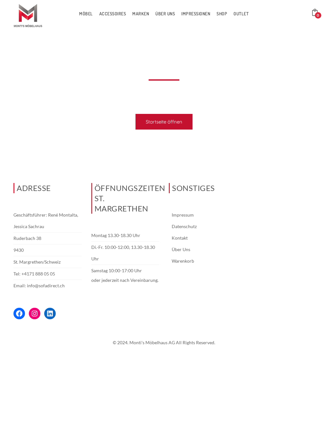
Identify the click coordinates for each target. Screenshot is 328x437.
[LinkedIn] (50, 313)
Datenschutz (184, 226)
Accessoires (112, 13)
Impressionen (195, 13)
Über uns (165, 13)
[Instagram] (34, 313)
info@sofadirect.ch (46, 285)
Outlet (241, 13)
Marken (140, 13)
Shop (222, 13)
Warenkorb (183, 261)
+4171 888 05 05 (38, 273)
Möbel (86, 13)
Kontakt (180, 238)
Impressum (183, 215)
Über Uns (181, 249)
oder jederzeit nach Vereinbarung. (125, 280)
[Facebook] (19, 313)
